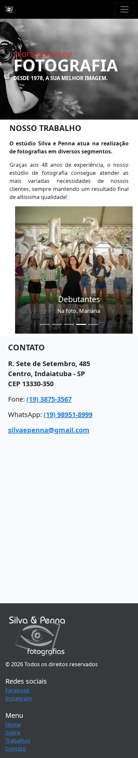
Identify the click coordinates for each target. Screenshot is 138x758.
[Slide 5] (93, 324)
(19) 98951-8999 (68, 414)
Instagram (18, 698)
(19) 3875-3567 (49, 399)
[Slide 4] (81, 324)
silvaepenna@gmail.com (48, 429)
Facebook (17, 690)
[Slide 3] (69, 324)
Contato (15, 748)
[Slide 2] (57, 324)
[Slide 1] (45, 324)
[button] (14, 270)
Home (13, 724)
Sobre (12, 732)
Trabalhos (17, 740)
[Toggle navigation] (124, 9)
